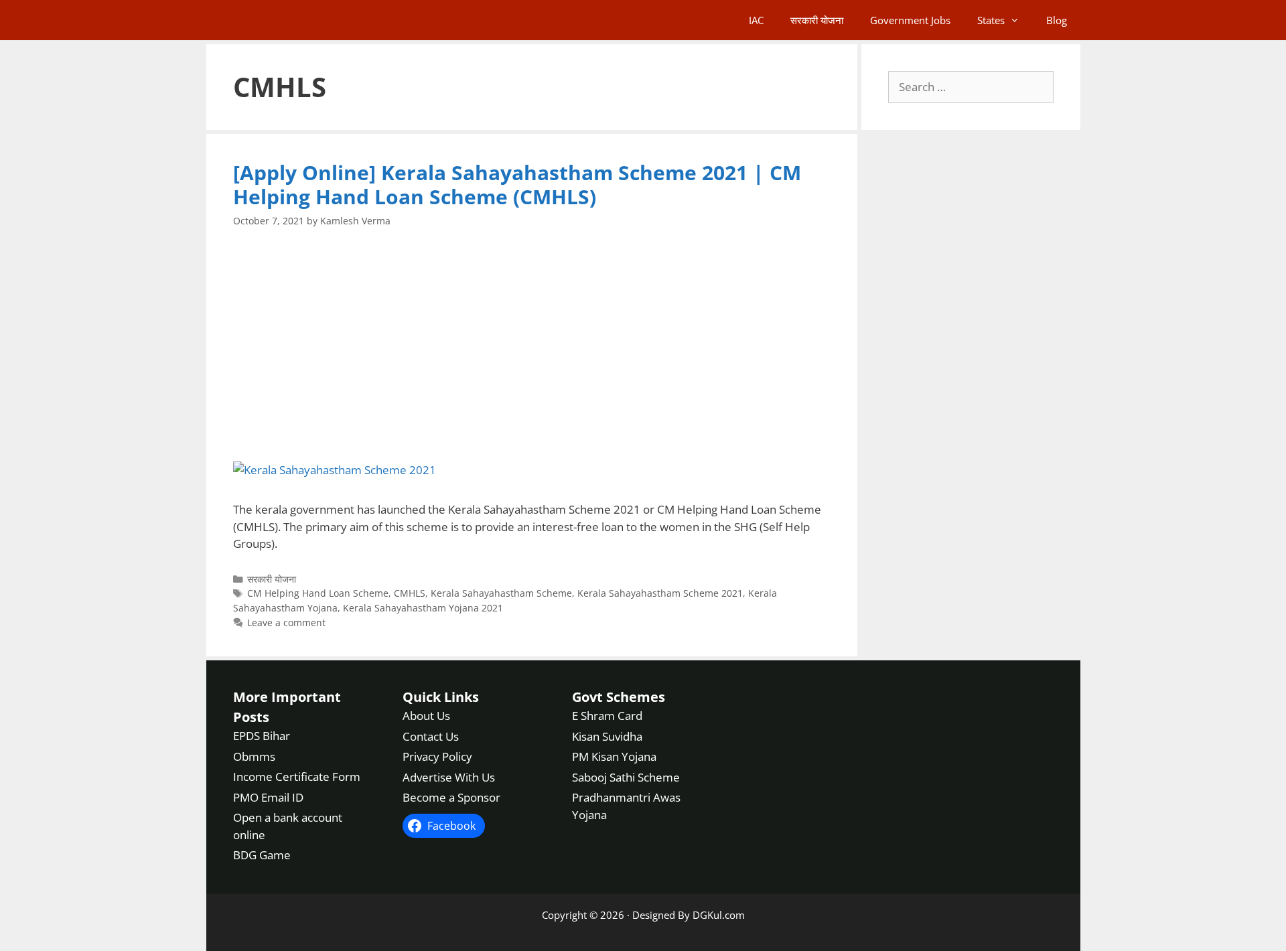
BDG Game (262, 855)
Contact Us (431, 736)
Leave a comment (286, 622)
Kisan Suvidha (607, 736)
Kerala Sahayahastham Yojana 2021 (423, 607)
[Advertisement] (532, 345)
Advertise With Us (449, 777)
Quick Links (441, 697)
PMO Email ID (268, 797)
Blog (1056, 20)
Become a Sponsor (451, 797)
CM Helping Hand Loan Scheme (317, 593)
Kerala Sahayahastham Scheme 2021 (660, 593)
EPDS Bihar (261, 735)
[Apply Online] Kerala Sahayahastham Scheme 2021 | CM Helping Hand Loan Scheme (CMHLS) (517, 184)
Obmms (254, 756)
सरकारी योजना (816, 20)
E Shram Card (607, 715)
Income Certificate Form (296, 776)
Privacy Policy (437, 756)
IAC (756, 20)
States (991, 20)
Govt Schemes (618, 697)
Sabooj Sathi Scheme (626, 777)
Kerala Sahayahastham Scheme (501, 593)
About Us (426, 715)
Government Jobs (910, 20)
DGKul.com (719, 915)
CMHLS (409, 593)
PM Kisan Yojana (614, 756)
